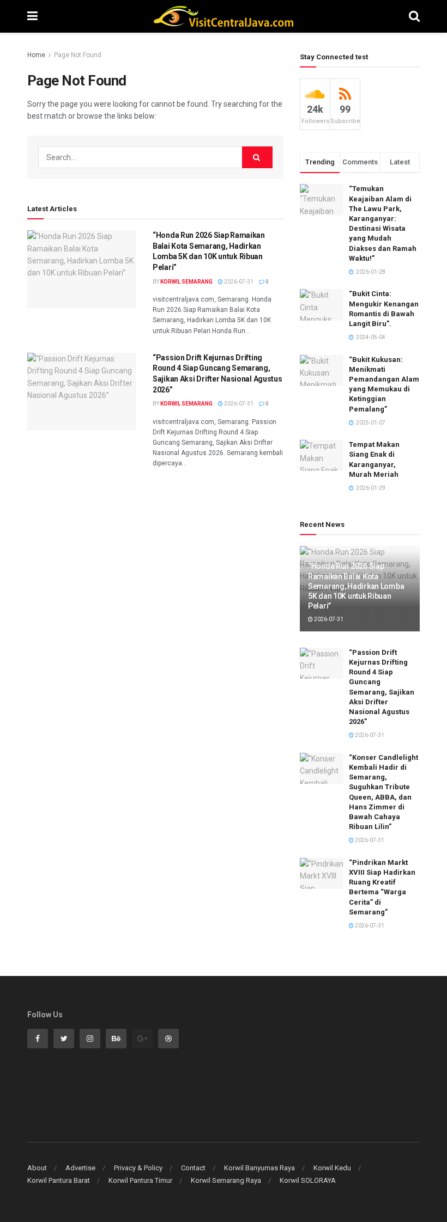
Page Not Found (77, 55)
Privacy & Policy (138, 1168)
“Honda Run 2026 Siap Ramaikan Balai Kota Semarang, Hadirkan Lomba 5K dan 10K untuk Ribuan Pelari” (356, 586)
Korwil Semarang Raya (226, 1180)
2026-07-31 (238, 282)
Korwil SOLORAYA (308, 1180)
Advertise (80, 1168)
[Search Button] (257, 157)
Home (36, 55)
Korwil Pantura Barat (58, 1180)
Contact (193, 1168)
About (37, 1168)
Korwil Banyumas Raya (259, 1168)
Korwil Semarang (186, 282)
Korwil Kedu (332, 1168)
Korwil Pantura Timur (140, 1180)
